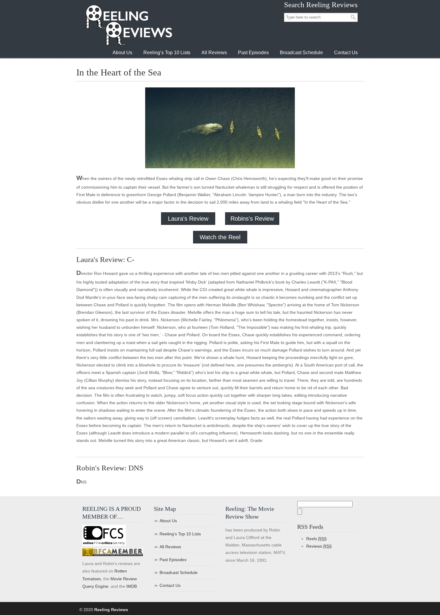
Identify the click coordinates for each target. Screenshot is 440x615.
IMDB (131, 586)
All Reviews (170, 546)
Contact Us (170, 585)
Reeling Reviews (128, 25)
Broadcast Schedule (179, 572)
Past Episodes (173, 559)
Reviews (319, 546)
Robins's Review (252, 218)
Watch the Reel (220, 237)
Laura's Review (188, 218)
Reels (316, 538)
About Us (168, 520)
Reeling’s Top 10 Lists (180, 533)
